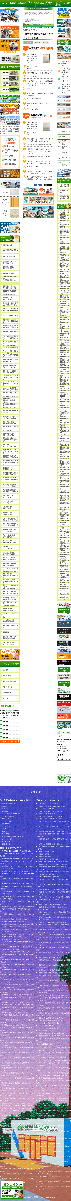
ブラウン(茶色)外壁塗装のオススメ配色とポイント (64, 557)
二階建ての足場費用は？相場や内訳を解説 (64, 376)
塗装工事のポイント (9, 256)
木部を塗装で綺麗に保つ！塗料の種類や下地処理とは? (64, 472)
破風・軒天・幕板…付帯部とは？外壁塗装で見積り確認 (55, 935)
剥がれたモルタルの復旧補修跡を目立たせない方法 (10, 383)
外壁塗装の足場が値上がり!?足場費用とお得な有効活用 (55, 1035)
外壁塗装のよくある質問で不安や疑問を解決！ (64, 217)
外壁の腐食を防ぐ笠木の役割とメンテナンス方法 (10, 451)
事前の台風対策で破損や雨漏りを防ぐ (64, 495)
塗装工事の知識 (7, 245)
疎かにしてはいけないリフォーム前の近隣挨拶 (64, 274)
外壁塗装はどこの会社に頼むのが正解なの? (14, 1025)
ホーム (4, 3)
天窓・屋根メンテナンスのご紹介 (9, 445)
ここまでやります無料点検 (46, 808)
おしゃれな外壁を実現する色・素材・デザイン (64, 523)
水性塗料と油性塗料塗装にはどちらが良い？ (64, 415)
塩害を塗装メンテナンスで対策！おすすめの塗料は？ (17, 1105)
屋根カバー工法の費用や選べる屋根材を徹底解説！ (53, 864)
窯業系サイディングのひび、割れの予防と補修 (64, 398)
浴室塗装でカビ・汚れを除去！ (9, 547)
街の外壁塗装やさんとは (9, 803)
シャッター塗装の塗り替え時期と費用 (9, 553)
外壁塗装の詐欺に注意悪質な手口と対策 (64, 263)
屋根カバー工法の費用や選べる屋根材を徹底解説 (10, 309)
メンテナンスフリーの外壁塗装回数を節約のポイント (64, 302)
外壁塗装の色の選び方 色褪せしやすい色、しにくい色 (18, 858)
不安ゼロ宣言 (6, 826)
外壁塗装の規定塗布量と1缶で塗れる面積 (65, 449)
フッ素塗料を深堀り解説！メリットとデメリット (64, 563)
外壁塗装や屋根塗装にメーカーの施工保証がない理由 (64, 353)
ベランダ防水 (10, 89)
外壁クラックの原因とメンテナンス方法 (9, 372)
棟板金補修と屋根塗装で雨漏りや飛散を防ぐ (10, 564)
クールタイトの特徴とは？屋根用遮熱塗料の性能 (64, 585)
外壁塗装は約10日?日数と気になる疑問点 (64, 268)
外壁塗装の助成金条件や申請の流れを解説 (64, 223)
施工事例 (13, 3)
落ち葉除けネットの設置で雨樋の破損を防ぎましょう (54, 970)
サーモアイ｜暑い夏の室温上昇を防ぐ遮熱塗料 (52, 1058)
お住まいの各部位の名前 (10, 315)
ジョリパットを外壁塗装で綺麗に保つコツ (64, 438)
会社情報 (4, 829)
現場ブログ (5, 808)
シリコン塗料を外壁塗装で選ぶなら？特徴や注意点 (10, 349)
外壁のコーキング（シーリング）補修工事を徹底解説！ (55, 897)
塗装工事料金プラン (49, 3)
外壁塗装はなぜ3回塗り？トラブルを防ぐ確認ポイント (18, 1002)
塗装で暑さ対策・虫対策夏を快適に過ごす (10, 360)
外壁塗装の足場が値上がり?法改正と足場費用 (64, 370)
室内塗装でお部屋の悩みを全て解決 (49, 877)
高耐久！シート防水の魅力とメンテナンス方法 (10, 592)
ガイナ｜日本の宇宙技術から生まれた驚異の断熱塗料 (54, 1098)
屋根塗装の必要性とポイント (47, 856)
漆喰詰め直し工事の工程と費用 (64, 432)
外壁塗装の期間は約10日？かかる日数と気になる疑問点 (18, 883)
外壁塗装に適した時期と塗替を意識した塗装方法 (10, 326)
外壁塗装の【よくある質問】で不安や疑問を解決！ (17, 851)
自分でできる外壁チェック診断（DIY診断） (15, 926)
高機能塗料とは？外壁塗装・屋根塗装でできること (10, 400)
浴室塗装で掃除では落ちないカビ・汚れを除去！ (53, 995)
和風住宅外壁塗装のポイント (64, 427)
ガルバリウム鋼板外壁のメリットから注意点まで (64, 308)
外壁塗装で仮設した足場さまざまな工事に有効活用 (64, 365)
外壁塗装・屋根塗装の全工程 (47, 813)
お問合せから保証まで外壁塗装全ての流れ (51, 811)
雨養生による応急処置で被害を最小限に (64, 500)
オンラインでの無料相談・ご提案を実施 (64, 212)
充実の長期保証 (6, 824)
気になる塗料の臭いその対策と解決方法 (64, 280)
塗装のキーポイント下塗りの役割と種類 (64, 331)
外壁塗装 (10, 72)
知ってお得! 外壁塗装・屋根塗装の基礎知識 (14, 919)
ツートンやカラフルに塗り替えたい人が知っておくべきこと (65, 88)
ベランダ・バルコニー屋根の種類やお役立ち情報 (10, 570)
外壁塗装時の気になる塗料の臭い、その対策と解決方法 (18, 906)
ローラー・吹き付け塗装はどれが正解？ (64, 444)
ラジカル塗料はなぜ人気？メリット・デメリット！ (64, 591)
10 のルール (5, 818)
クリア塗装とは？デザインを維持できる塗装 (10, 355)
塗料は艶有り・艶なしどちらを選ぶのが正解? (64, 410)
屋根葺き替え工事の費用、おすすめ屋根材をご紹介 (53, 861)
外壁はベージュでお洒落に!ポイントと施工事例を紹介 (64, 551)
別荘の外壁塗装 (43, 1030)
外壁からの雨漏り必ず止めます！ (48, 851)
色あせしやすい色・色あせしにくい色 (65, 79)
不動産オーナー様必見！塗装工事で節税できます (64, 359)
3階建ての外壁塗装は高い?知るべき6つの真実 (65, 285)
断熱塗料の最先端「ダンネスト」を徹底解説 (64, 489)
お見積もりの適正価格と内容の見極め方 (64, 257)
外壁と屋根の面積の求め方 (10, 626)
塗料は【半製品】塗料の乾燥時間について (10, 609)
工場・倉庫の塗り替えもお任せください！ (64, 186)
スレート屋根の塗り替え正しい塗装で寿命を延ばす (10, 479)
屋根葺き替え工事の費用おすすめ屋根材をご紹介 (10, 304)
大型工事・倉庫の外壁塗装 (46, 1025)
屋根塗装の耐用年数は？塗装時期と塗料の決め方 (64, 517)
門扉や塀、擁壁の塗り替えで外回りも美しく (51, 874)
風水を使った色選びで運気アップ (65, 63)
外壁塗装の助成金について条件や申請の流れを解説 (53, 889)
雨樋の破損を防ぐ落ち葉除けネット (8, 468)
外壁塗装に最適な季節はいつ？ (10, 332)
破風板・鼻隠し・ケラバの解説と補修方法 (10, 428)
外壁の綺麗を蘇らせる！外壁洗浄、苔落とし (64, 455)
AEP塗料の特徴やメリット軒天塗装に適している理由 (64, 597)
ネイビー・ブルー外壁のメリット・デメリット (64, 529)
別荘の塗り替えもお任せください (64, 198)
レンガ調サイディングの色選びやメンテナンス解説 (10, 377)
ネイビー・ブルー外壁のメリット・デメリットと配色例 (18, 1141)
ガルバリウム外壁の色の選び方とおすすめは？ (15, 952)
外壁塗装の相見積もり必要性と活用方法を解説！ (64, 240)
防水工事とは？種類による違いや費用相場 (10, 575)
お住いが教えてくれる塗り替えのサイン (9, 262)
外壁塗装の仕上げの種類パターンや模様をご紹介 (64, 574)
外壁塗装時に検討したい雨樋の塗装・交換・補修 (10, 457)
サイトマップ (7, 698)
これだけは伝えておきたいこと (11, 813)
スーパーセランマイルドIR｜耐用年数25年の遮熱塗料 (54, 1060)
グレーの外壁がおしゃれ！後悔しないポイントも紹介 (64, 534)
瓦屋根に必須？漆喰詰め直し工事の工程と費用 (52, 922)
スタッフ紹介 (7, 675)
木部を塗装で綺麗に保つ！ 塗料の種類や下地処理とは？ (18, 1108)
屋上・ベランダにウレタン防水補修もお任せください (10, 587)
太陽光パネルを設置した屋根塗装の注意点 (64, 466)
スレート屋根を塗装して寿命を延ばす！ (50, 1023)
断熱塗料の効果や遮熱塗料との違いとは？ (64, 483)
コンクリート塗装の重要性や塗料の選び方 (9, 558)
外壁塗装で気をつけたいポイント (10, 411)
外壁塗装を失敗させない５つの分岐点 (64, 229)
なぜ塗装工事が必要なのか (10, 251)
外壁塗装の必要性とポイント (47, 854)
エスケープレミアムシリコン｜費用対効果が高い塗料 (54, 1073)
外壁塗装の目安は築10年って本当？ (8, 268)
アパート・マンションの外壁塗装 (48, 1028)
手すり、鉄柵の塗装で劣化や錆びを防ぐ (9, 536)
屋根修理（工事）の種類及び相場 (9, 298)
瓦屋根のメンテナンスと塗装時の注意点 (10, 513)
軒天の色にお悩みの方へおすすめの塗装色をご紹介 (10, 439)
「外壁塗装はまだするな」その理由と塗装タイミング (10, 279)
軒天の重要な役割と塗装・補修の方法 (9, 434)
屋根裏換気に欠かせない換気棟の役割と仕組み (10, 598)
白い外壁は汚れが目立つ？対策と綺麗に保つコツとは (64, 546)
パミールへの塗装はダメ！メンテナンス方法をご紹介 (64, 478)
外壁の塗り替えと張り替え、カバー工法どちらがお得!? (18, 934)
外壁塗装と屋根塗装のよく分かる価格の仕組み (52, 806)
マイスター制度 (6, 821)
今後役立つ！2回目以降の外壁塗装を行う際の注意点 (54, 871)
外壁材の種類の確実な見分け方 (64, 297)
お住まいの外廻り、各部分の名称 (12, 936)
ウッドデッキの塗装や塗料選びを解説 (9, 541)
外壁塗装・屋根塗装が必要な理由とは (13, 921)
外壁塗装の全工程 (8, 273)
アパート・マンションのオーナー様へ (64, 192)
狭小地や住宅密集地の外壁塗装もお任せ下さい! (10, 490)
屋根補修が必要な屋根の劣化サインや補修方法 (10, 474)
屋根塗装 (10, 78)
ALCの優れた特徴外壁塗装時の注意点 (9, 621)
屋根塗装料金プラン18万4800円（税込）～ (51, 818)
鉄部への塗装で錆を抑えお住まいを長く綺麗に (10, 524)
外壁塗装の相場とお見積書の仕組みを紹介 (64, 246)
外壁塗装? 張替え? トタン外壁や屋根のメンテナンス (54, 904)
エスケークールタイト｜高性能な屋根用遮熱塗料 (53, 1075)
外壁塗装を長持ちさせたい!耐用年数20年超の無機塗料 (64, 348)
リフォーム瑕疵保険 (8, 816)
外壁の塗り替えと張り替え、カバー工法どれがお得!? (64, 291)
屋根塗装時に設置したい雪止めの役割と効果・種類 (10, 462)
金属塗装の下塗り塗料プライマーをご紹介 (64, 336)
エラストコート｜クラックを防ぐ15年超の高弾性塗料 (54, 1085)
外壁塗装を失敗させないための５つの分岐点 (15, 871)
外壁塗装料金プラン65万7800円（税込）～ (51, 816)
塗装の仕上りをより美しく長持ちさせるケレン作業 (10, 394)
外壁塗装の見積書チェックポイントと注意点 (64, 251)
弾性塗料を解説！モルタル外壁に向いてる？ (64, 568)
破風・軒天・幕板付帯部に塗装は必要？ (9, 423)
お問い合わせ (7, 692)
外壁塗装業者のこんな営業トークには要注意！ (64, 381)
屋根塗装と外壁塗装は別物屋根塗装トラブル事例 (10, 406)
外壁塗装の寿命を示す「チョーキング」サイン (10, 366)
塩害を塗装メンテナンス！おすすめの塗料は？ (9, 604)
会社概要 (66, 3)
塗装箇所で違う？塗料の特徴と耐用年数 (64, 325)
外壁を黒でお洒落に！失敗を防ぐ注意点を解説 (64, 540)
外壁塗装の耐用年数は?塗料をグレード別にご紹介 (10, 321)
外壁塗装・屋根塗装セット (10, 84)
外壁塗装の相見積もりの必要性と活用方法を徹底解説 (17, 1005)
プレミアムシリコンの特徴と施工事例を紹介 (64, 580)
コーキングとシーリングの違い (10, 615)
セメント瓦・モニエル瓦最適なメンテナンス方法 (10, 519)
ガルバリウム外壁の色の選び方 (64, 314)
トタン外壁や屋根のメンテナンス (9, 502)
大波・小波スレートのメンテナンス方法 (9, 643)
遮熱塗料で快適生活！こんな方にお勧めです (51, 1078)
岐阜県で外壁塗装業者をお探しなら (12, 836)
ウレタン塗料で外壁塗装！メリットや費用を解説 (9, 343)
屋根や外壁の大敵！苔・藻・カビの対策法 (64, 461)
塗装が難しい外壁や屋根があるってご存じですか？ (64, 393)
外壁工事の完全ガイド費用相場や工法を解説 (9, 287)
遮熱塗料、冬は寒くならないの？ (48, 1136)
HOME (25, 27)
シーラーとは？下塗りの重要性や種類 (64, 342)
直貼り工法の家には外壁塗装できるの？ (64, 404)
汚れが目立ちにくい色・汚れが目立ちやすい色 (65, 71)
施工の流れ (40, 3)
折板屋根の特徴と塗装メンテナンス (8, 507)
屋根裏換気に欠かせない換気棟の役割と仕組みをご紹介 (18, 1103)
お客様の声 (22, 3)
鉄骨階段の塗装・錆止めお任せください (10, 530)
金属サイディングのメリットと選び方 (9, 496)
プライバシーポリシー (9, 687)
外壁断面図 (6, 632)
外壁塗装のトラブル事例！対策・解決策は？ (64, 512)
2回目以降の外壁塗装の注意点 (64, 319)
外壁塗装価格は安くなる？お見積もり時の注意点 (9, 292)
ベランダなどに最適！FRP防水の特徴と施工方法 (10, 581)
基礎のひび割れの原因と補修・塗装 (64, 506)
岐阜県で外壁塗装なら (9, 681)
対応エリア (5, 831)
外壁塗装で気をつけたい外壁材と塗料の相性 (10, 638)
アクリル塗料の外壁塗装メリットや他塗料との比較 (10, 338)
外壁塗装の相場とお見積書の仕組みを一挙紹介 (52, 831)
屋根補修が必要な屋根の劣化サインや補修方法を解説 (54, 972)
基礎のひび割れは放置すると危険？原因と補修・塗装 (17, 1128)
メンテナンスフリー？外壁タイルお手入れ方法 (64, 421)
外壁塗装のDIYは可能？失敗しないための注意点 (64, 387)
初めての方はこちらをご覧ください (49, 803)
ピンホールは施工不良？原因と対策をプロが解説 (10, 389)
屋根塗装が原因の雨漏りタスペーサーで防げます (10, 485)
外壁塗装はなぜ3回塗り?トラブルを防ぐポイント (10, 417)
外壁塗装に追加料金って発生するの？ (64, 234)
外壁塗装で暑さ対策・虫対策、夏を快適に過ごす (53, 1033)
